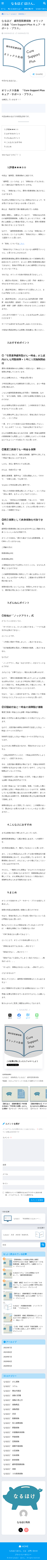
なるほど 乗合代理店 (12, 1391)
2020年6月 (7, 1361)
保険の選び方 (28, 9)
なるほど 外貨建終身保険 (13, 1432)
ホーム (3, 9)
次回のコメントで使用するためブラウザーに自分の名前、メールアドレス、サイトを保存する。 (23, 1194)
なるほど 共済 (9, 1414)
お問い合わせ (33, 1551)
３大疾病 (40, 1081)
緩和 (32, 1081)
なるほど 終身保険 (11, 1460)
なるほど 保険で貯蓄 (12, 1395)
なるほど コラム (10, 1386)
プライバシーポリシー (23, 1554)
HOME (24, 1546)
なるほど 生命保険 (11, 1455)
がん (11, 1081)
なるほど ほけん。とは (17, 1551)
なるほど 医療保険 (11, 1418)
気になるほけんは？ (15, 9)
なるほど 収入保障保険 (13, 1423)
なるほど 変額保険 (11, 1428)
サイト (5, 1183)
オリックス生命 (21, 1081)
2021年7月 (7, 1348)
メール (5, 1174)
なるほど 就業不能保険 (13, 1446)
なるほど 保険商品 (9, 1077)
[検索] (42, 1244)
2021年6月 (7, 1352)
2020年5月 (7, 1366)
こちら (21, 243)
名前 (4, 1165)
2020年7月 (7, 1357)
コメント (7, 1137)
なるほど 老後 (9, 1469)
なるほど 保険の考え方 (13, 1400)
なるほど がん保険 (11, 1382)
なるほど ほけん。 (23, 3)
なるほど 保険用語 (11, 1409)
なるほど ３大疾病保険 (13, 1474)
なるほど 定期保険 (11, 1441)
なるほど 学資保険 (11, 1437)
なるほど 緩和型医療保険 (29, 1077)
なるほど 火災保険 (11, 1450)
